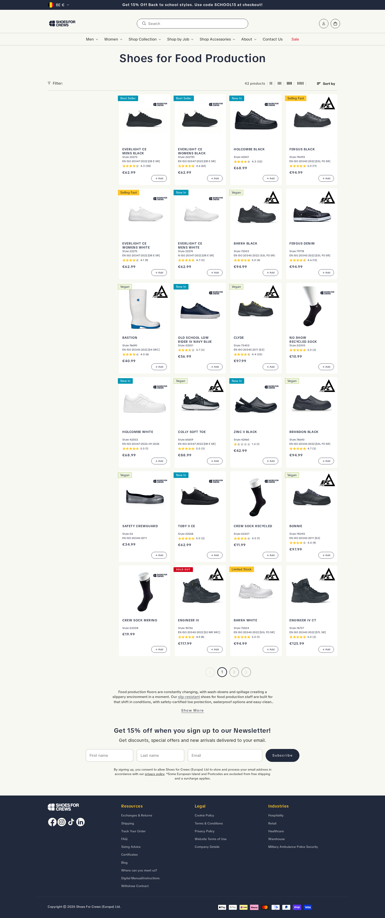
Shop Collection (143, 39)
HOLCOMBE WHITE (137, 432)
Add (160, 178)
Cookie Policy (204, 815)
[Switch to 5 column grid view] (300, 84)
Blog (124, 863)
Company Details (207, 847)
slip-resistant (189, 696)
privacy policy (154, 774)
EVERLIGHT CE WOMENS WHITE (136, 245)
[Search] (144, 23)
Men (90, 39)
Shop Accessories (215, 39)
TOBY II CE (186, 526)
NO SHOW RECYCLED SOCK (303, 340)
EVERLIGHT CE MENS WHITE (190, 245)
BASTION (129, 338)
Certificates (129, 855)
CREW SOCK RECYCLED (253, 526)
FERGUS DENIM (302, 243)
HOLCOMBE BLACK (249, 149)
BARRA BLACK (246, 243)
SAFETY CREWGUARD (140, 526)
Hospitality (276, 815)
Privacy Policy (205, 831)
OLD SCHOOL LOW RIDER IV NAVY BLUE (195, 340)
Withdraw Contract (135, 886)
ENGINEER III (188, 620)
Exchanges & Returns (136, 815)
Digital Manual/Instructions (140, 878)
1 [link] (222, 671)
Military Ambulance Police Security (293, 847)
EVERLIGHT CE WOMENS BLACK (192, 151)
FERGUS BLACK (302, 149)
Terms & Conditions (209, 823)
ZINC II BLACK (245, 432)
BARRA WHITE (245, 620)
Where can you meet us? (139, 870)
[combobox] (192, 24)
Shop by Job (178, 39)
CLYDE (239, 338)
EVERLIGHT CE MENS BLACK (134, 151)
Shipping (127, 823)
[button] (91, 39)
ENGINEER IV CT (302, 620)
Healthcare (276, 831)
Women (111, 39)
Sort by (329, 83)
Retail (272, 823)
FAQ (124, 839)
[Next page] (246, 672)
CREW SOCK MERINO (139, 620)
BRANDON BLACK (304, 432)
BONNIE (295, 526)
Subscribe (282, 755)
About (246, 39)
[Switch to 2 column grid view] (270, 84)
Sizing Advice (131, 847)
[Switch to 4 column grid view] (289, 84)
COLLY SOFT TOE (192, 432)
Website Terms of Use (211, 839)
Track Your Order (133, 831)
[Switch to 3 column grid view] (280, 84)
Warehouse (276, 839)
